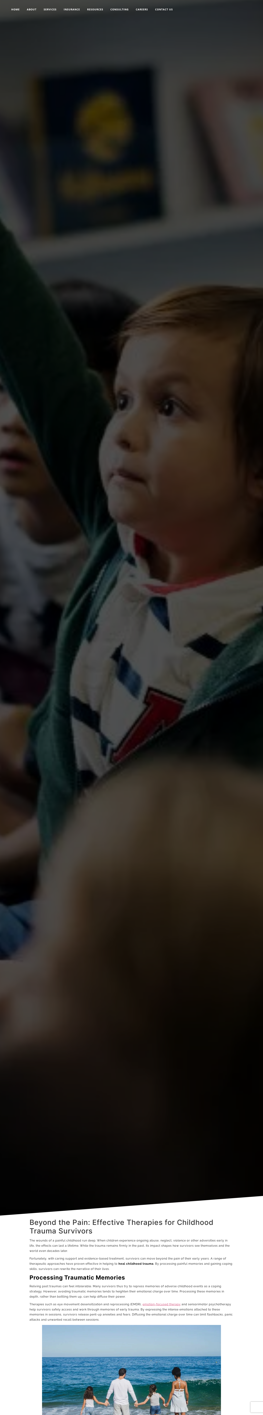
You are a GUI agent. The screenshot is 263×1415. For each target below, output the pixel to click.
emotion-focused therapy (162, 1304)
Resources (95, 9)
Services (50, 9)
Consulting (119, 9)
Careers (142, 9)
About (31, 9)
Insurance (72, 9)
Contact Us (164, 9)
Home (15, 9)
